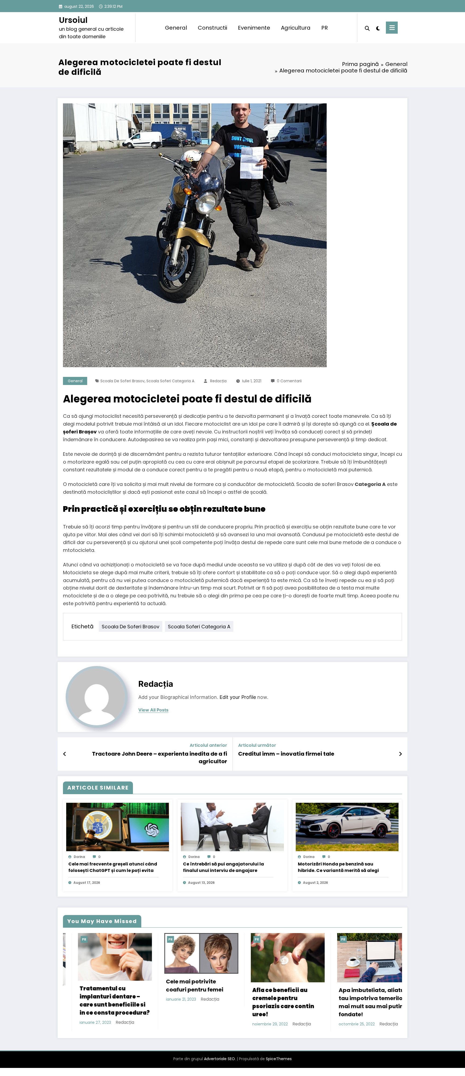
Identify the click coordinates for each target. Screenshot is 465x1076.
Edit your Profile (238, 697)
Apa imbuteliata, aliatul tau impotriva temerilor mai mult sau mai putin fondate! (206, 1002)
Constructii (212, 27)
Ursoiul (73, 20)
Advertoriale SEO (219, 1067)
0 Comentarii (289, 381)
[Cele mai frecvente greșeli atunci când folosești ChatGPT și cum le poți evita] (117, 826)
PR (324, 27)
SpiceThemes (279, 1067)
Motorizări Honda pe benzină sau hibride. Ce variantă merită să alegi (338, 867)
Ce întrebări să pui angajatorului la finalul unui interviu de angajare (223, 867)
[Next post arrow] (400, 754)
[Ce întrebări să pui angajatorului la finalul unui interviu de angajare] (232, 826)
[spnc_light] (378, 28)
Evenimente (254, 27)
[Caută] (367, 27)
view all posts (153, 710)
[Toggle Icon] (392, 28)
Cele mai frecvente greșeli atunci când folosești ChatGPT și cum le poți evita (112, 867)
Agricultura (296, 27)
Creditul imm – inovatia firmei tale (286, 754)
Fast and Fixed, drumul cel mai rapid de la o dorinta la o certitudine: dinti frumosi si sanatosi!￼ (380, 1006)
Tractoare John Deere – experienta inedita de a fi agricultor (159, 757)
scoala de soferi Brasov (122, 381)
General (176, 27)
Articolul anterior (208, 745)
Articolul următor (257, 745)
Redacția (218, 381)
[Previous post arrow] (64, 754)
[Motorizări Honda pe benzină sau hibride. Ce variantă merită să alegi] (347, 826)
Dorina (79, 856)
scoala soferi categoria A (170, 381)
